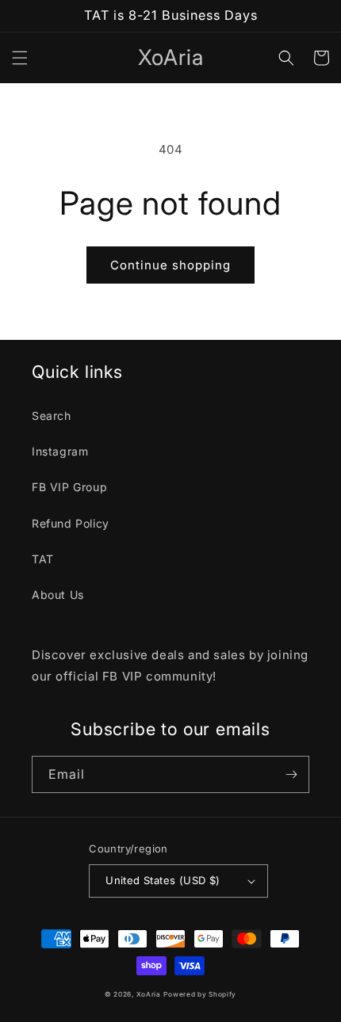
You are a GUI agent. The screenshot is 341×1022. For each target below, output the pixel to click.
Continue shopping (170, 265)
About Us (58, 594)
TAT (43, 559)
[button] (19, 57)
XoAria (148, 994)
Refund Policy (70, 523)
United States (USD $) (162, 880)
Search (51, 415)
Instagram (60, 451)
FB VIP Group (69, 487)
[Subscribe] (291, 774)
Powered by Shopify (199, 994)
